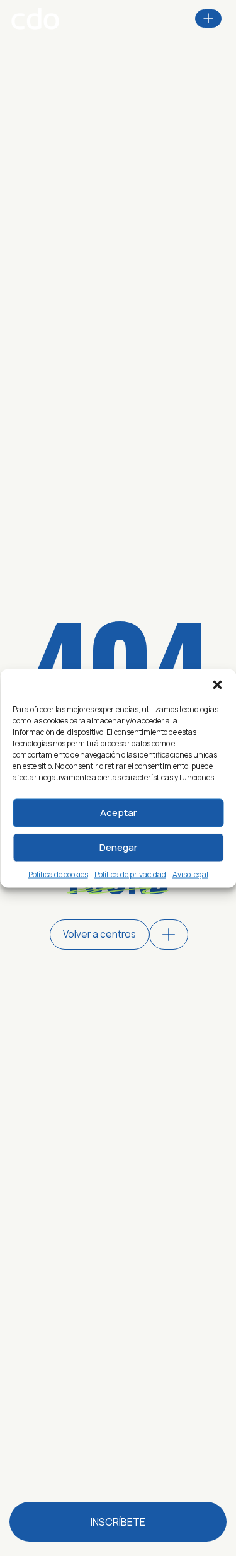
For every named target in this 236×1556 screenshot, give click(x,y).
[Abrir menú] (208, 18)
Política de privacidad (130, 873)
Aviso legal (190, 873)
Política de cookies (58, 873)
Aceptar (118, 812)
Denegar (118, 847)
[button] (217, 684)
